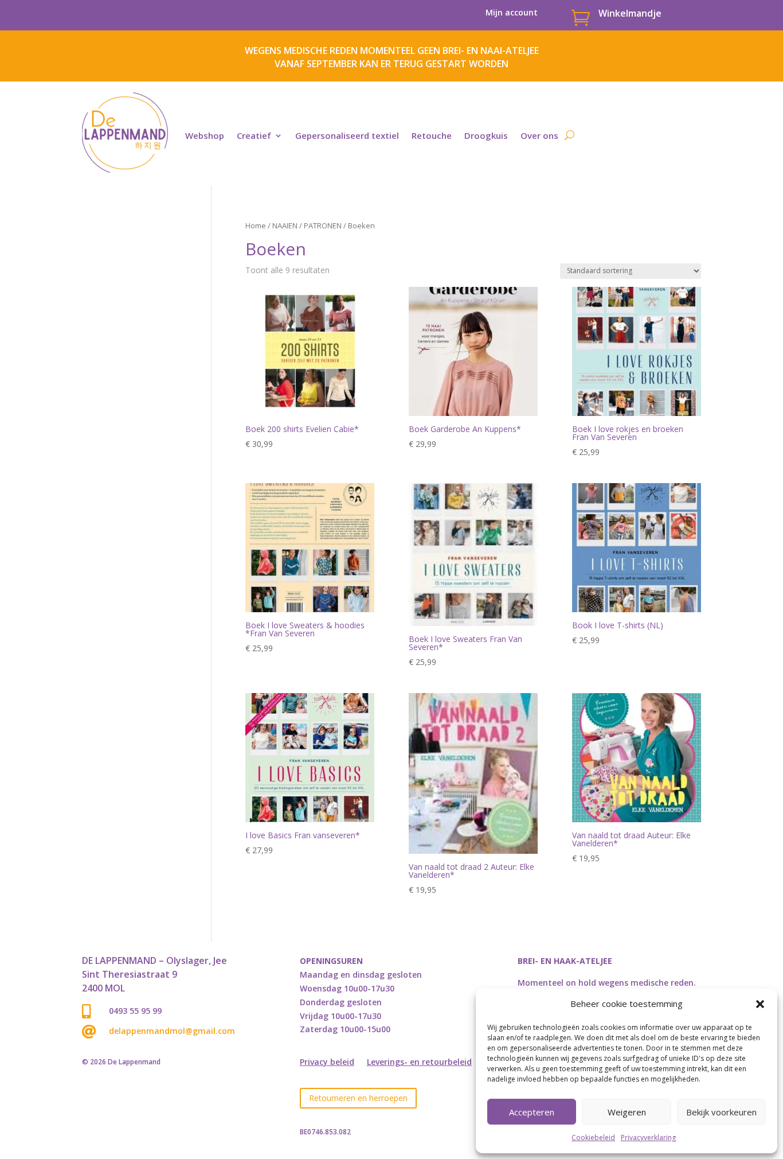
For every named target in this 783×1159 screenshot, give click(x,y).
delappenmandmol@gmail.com (172, 1030)
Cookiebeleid (593, 1137)
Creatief (254, 135)
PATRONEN (323, 225)
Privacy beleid (327, 1062)
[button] (760, 1004)
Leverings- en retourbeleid (419, 1062)
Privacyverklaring (648, 1137)
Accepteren (531, 1112)
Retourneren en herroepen (358, 1097)
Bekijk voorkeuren (721, 1112)
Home (255, 225)
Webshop (204, 135)
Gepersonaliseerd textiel (347, 135)
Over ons (539, 135)
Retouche (432, 135)
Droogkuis (486, 135)
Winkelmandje (629, 13)
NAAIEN (284, 225)
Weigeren (627, 1112)
